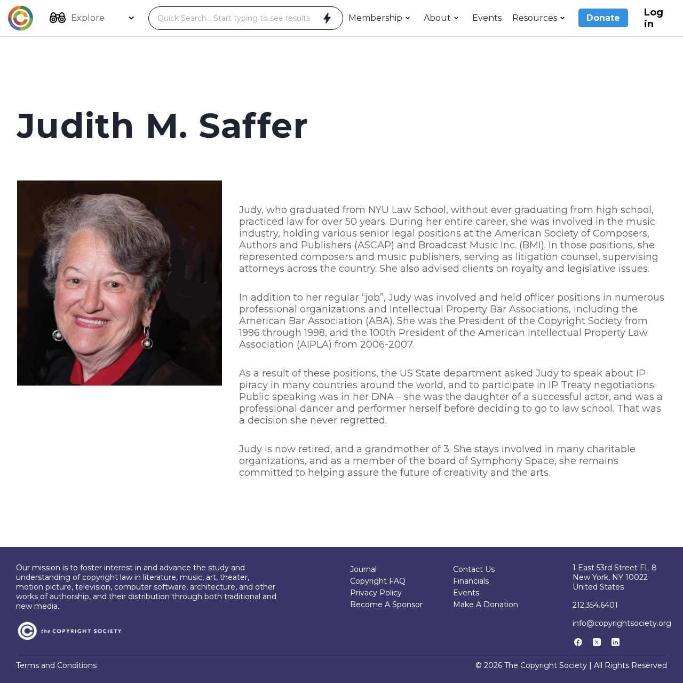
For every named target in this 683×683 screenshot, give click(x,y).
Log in (653, 18)
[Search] (327, 18)
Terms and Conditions (56, 665)
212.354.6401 (595, 605)
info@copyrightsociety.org (622, 623)
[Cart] (672, 18)
